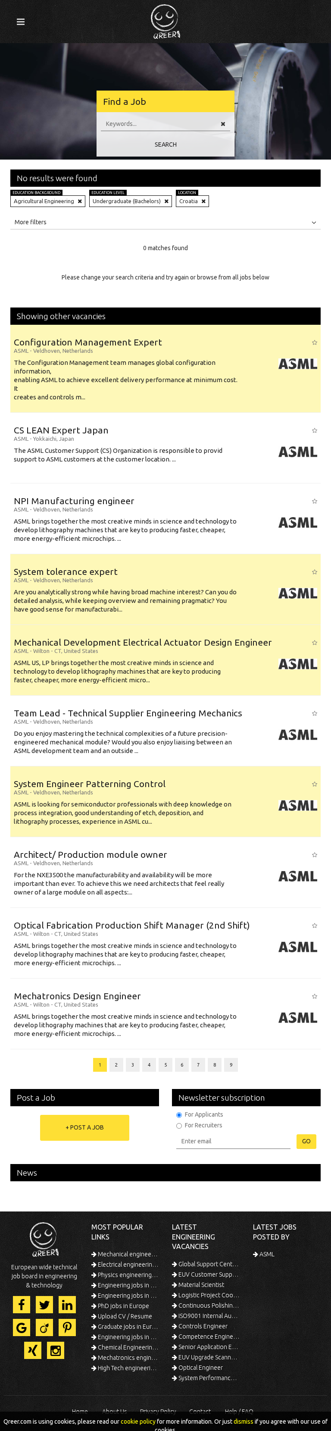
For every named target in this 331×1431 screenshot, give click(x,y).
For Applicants (204, 1114)
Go (306, 1141)
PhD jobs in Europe (123, 1305)
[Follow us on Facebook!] (21, 1304)
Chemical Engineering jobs (128, 1347)
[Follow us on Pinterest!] (67, 1327)
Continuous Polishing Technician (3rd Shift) (208, 1305)
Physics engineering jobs (128, 1274)
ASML (266, 1254)
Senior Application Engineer (208, 1346)
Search (166, 144)
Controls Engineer (202, 1326)
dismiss (243, 1421)
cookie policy (138, 1421)
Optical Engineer (200, 1367)
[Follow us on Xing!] (32, 1350)
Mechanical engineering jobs (128, 1254)
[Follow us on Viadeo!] (44, 1327)
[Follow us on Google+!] (21, 1327)
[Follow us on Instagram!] (55, 1350)
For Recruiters (203, 1125)
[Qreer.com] (165, 19)
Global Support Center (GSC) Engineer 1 (208, 1264)
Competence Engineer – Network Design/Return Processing (208, 1336)
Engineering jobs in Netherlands (128, 1295)
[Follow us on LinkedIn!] (67, 1304)
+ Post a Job (85, 1127)
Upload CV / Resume (124, 1316)
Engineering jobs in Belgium (128, 1337)
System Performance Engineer (208, 1378)
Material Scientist (200, 1284)
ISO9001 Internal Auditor (208, 1315)
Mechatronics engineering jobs (128, 1357)
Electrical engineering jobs (128, 1264)
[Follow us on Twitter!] (44, 1304)
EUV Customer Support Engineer (208, 1274)
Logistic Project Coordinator (208, 1295)
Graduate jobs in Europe (128, 1326)
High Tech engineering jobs (128, 1368)
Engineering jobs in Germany (128, 1285)
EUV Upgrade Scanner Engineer (208, 1357)
